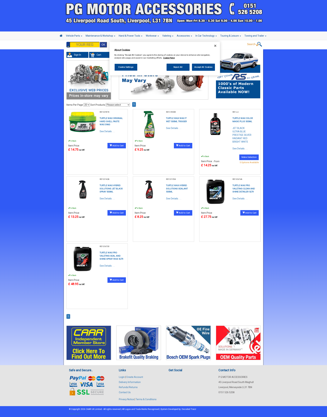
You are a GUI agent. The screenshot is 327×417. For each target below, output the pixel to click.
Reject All (178, 67)
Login (122, 377)
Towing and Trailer (254, 35)
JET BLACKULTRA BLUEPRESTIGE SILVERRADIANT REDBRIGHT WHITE (241, 135)
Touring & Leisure (229, 35)
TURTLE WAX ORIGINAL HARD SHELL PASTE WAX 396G (111, 121)
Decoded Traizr (189, 409)
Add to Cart (118, 145)
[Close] (215, 46)
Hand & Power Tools (130, 35)
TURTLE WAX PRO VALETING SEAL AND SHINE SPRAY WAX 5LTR (111, 255)
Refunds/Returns (128, 387)
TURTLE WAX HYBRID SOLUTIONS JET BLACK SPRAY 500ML (111, 188)
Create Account (134, 377)
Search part (74, 414)
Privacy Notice (126, 399)
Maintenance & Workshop (100, 35)
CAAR (88, 409)
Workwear (151, 35)
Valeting (167, 35)
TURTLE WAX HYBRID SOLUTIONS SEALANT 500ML (177, 188)
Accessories (183, 35)
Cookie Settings (126, 67)
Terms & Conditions (146, 399)
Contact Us (125, 392)
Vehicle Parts (73, 35)
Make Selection (249, 157)
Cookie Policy (169, 58)
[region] (164, 59)
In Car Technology (205, 35)
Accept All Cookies (203, 67)
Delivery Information (130, 382)
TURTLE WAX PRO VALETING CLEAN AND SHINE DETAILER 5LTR (243, 188)
